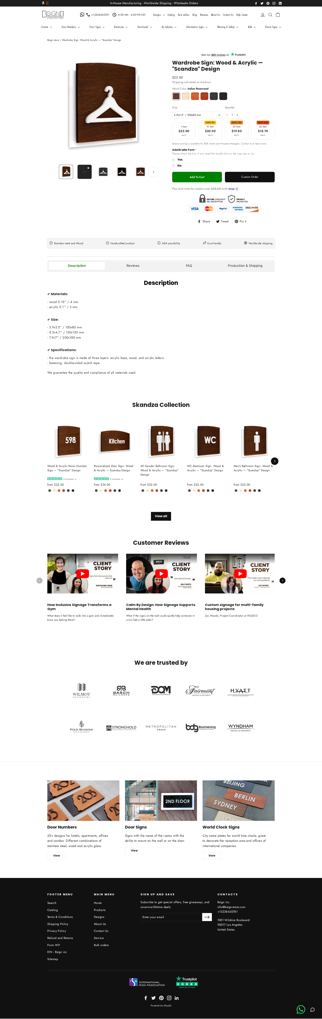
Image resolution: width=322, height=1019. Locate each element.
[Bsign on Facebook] (256, 3)
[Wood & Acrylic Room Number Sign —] (49, 490)
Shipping (177, 82)
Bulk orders (101, 945)
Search (51, 903)
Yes (180, 160)
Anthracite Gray (214, 96)
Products (99, 910)
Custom (45, 27)
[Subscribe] (207, 917)
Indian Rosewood (176, 96)
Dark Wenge (223, 96)
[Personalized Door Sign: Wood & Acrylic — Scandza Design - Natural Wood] (100, 490)
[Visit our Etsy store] (47, 3)
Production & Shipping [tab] (245, 266)
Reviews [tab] (133, 266)
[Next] (274, 461)
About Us (215, 14)
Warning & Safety (226, 27)
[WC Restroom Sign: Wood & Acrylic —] (189, 490)
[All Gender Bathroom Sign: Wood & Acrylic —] (142, 490)
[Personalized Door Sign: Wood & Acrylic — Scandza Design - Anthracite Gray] (114, 490)
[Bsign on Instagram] (273, 3)
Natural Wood (186, 96)
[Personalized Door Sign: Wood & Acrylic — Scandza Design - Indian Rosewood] (96, 490)
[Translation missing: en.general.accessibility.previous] (39, 581)
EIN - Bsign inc (57, 952)
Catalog (171, 14)
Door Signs (96, 27)
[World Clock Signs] (239, 800)
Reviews (204, 14)
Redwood (205, 96)
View (56, 855)
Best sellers (184, 14)
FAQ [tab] (189, 266)
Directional (143, 27)
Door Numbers (69, 27)
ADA (250, 27)
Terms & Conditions (60, 917)
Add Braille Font (183, 149)
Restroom (119, 27)
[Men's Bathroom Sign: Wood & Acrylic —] (236, 490)
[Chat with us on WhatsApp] (82, 15)
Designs (157, 14)
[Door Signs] (161, 800)
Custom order (249, 177)
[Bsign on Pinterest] (267, 3)
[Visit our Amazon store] (43, 3)
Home (98, 903)
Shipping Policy (57, 924)
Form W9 (53, 945)
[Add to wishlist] (48, 496)
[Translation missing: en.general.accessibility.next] (282, 581)
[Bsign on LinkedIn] (280, 3)
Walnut (195, 96)
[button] (61, 479)
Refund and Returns (60, 938)
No (179, 166)
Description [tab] (77, 266)
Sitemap (52, 959)
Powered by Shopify (161, 1005)
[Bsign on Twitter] (262, 3)
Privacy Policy (56, 931)
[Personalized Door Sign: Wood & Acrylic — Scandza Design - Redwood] (110, 490)
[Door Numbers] (83, 800)
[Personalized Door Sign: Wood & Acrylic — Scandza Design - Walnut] (105, 490)
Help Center (242, 14)
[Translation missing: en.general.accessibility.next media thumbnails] (153, 171)
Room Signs (271, 27)
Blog (194, 14)
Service (99, 938)
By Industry (167, 27)
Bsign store (53, 40)
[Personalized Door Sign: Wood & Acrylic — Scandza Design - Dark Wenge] (119, 490)
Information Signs (195, 27)
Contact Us (228, 14)
